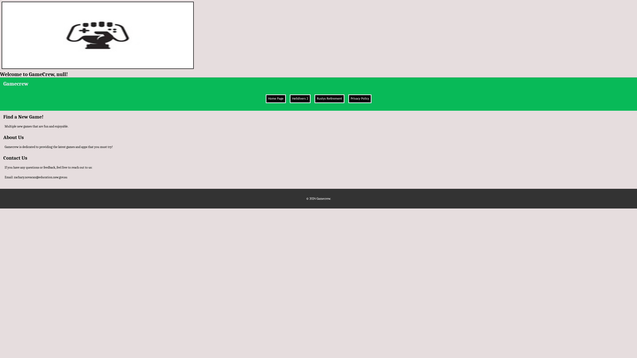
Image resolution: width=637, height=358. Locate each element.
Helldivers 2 (300, 98)
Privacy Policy (360, 98)
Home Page (275, 98)
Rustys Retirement (329, 98)
